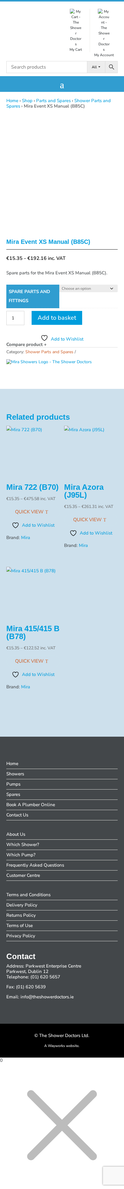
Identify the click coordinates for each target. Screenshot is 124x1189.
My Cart (76, 49)
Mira (25, 538)
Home (12, 101)
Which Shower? (22, 845)
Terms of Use (19, 925)
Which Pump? (21, 855)
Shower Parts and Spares (49, 352)
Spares (13, 794)
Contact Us (17, 815)
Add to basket (57, 318)
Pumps (13, 784)
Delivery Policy (21, 905)
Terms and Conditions (28, 895)
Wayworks (56, 1045)
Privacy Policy (20, 936)
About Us (15, 834)
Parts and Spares (53, 101)
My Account (104, 55)
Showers (15, 774)
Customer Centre (23, 875)
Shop (27, 101)
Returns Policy (21, 915)
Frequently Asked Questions (35, 865)
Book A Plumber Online (30, 805)
